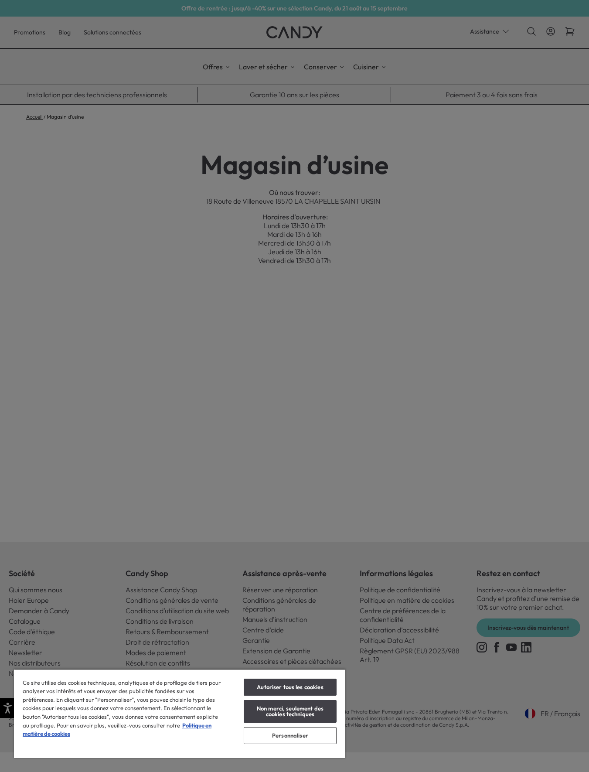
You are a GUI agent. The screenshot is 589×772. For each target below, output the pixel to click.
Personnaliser (290, 735)
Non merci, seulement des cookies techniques (290, 711)
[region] (179, 713)
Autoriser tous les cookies (290, 686)
